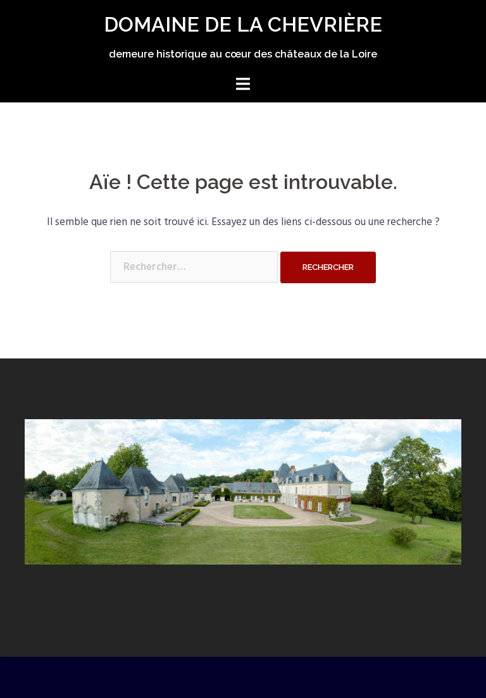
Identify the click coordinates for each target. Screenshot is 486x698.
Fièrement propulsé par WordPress (94, 677)
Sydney (237, 677)
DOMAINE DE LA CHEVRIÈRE (243, 24)
